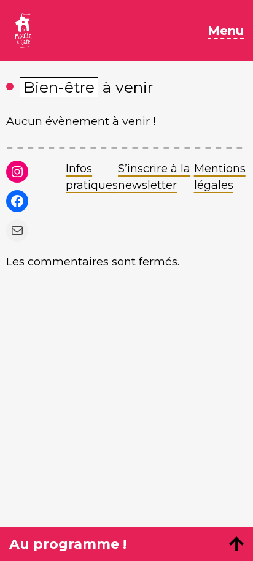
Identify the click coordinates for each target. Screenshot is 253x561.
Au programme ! (67, 544)
